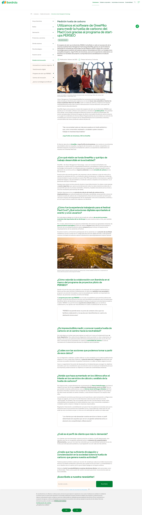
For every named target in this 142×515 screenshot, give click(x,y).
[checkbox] (58, 490)
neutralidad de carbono (94, 340)
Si (77, 510)
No (66, 510)
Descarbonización (63, 40)
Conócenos (96, 2)
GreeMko (74, 144)
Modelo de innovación (45, 14)
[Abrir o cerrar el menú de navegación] (139, 3)
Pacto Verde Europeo (98, 385)
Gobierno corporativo (105, 2)
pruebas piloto (99, 110)
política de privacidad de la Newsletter (79, 489)
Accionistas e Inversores (118, 2)
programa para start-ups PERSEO (69, 297)
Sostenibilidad (129, 2)
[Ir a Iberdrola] (7, 3)
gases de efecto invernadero (66, 225)
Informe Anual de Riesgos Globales (95, 389)
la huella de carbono (100, 170)
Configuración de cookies (43, 503)
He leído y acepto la (84, 489)
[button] (53, 21)
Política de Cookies (60, 501)
